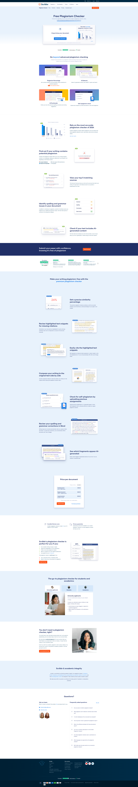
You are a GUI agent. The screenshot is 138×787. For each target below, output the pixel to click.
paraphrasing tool (70, 675)
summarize (84, 675)
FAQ (85, 1)
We (56, 704)
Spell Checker (67, 767)
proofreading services (61, 675)
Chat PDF (76, 767)
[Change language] (40, 783)
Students (69, 590)
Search (98, 1)
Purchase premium (76, 503)
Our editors (51, 763)
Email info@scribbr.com (46, 707)
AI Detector (51, 553)
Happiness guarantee (88, 782)
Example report (68, 7)
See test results (73, 136)
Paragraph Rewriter (78, 763)
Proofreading (60, 4)
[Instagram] (89, 763)
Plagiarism (52, 4)
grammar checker (78, 675)
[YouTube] (86, 763)
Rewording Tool (78, 766)
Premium (53, 7)
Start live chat (44, 709)
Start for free (95, 7)
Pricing (62, 7)
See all (97, 702)
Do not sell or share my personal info (77, 782)
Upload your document (60, 38)
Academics (86, 590)
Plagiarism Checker (69, 763)
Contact (87, 761)
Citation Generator (53, 675)
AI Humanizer (67, 766)
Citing (66, 4)
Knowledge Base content (57, 676)
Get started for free (44, 651)
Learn (77, 4)
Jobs (50, 764)
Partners (51, 766)
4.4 (63, 526)
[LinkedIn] (92, 763)
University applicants (52, 590)
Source (92, 41)
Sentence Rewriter (78, 764)
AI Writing (72, 4)
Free (49, 7)
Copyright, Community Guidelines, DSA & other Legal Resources (55, 771)
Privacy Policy (67, 782)
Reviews (58, 7)
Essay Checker (68, 769)
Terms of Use (96, 782)
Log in (94, 1)
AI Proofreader (68, 764)
